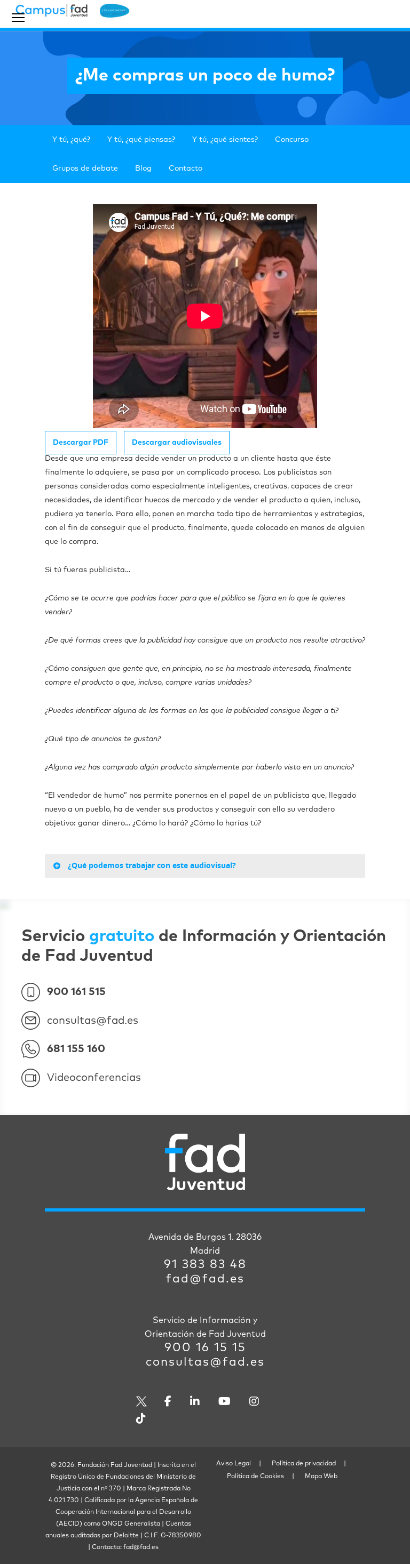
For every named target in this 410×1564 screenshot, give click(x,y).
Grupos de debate (85, 168)
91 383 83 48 (205, 1265)
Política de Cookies (255, 1476)
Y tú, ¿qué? (71, 139)
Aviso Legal (233, 1464)
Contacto (185, 168)
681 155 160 (76, 1049)
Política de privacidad (304, 1464)
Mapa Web (321, 1476)
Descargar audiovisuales (177, 442)
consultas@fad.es (92, 1020)
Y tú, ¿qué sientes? (225, 139)
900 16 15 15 (205, 1348)
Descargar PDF (80, 442)
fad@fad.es (205, 1279)
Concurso (292, 139)
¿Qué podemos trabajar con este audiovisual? (152, 865)
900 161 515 (76, 991)
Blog (143, 168)
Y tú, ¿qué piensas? (141, 139)
